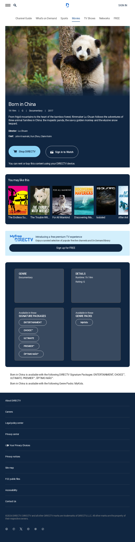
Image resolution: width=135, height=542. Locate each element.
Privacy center (12, 434)
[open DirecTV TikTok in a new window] (42, 529)
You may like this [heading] (18, 180)
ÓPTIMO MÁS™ (31, 353)
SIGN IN (122, 5)
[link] (18, 200)
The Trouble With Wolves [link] (44, 217)
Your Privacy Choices (20, 445)
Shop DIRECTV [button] (27, 151)
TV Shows (89, 18)
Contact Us (10, 501)
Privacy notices (12, 456)
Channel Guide (23, 18)
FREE (117, 18)
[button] (8, 5)
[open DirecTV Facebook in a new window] (14, 529)
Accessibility (11, 490)
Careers (9, 411)
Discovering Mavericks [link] (86, 217)
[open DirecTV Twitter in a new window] (21, 529)
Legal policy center (14, 422)
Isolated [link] (100, 217)
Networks (104, 18)
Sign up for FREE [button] (65, 248)
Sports (64, 18)
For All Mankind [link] (61, 217)
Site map (9, 467)
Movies (76, 18)
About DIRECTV (13, 400)
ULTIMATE (29, 338)
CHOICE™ (28, 330)
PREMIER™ (29, 346)
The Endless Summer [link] (20, 217)
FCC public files (12, 478)
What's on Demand (46, 18)
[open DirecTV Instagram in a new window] (28, 529)
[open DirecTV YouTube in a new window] (35, 529)
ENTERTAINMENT (33, 322)
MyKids (84, 322)
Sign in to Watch (64, 152)
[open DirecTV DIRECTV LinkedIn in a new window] (6, 529)
